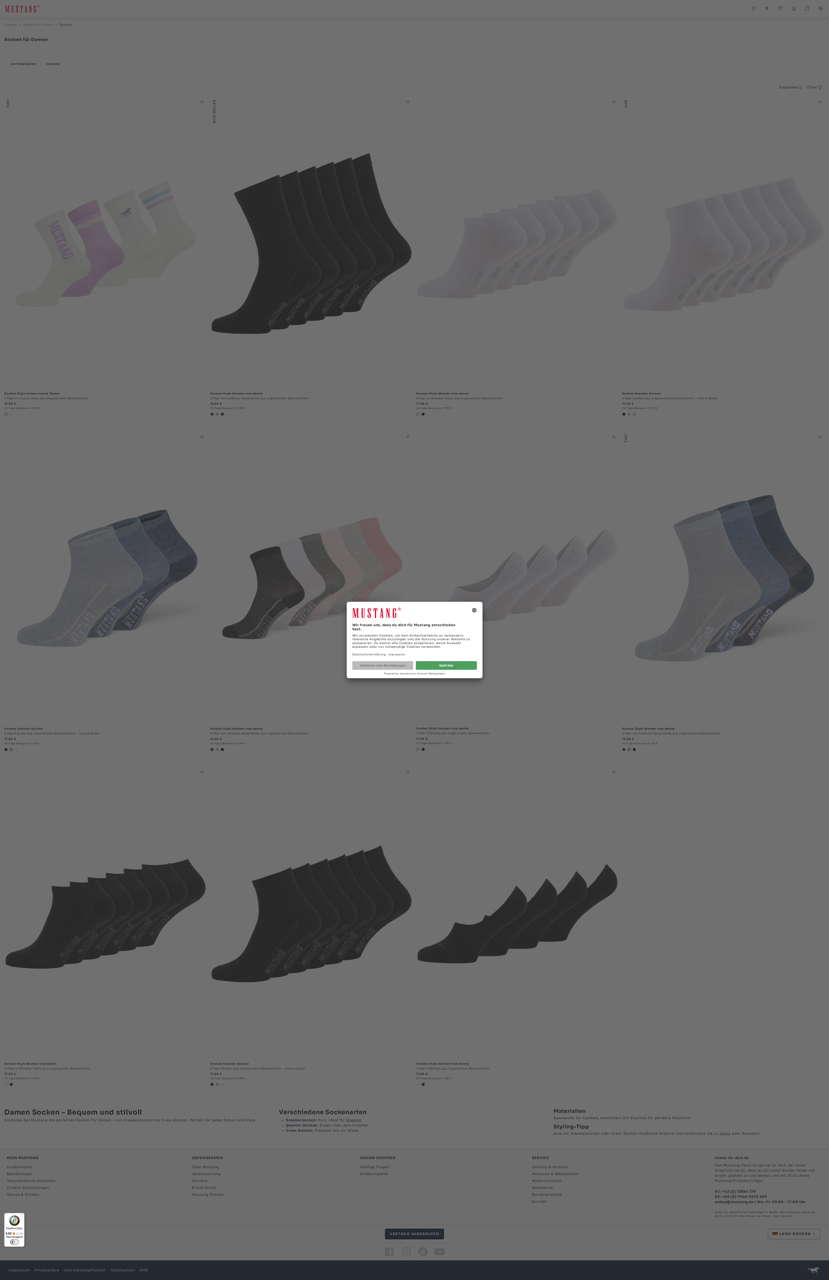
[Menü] (21, 1215)
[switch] (14, 1242)
